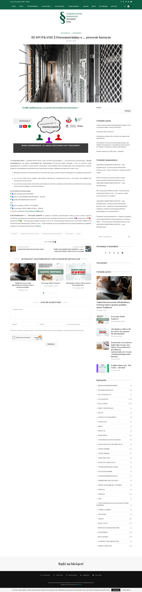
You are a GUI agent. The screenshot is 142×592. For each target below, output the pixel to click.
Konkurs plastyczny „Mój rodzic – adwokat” (110, 151)
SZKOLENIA (115, 514)
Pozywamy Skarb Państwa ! (50, 283)
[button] (13, 278)
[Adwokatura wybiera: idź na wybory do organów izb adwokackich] (78, 271)
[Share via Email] (55, 242)
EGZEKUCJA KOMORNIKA (115, 417)
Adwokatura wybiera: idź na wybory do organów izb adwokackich (121, 331)
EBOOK (115, 413)
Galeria (85, 6)
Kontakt (114, 6)
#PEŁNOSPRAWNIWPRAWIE (115, 385)
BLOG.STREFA (115, 403)
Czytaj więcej (126, 590)
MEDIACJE (115, 431)
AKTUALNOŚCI (115, 399)
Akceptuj (116, 590)
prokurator (69, 233)
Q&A (115, 499)
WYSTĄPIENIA (59, 6)
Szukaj (98, 107)
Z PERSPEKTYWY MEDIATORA (115, 541)
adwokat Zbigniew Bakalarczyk (52, 233)
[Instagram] (126, 1)
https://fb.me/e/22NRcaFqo (34, 211)
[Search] (125, 6)
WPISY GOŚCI (115, 523)
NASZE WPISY (115, 435)
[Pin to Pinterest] (53, 242)
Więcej (38, 226)
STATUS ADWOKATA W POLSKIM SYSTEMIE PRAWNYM (114, 504)
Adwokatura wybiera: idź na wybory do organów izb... (78, 284)
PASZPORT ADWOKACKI (115, 462)
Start (14, 6)
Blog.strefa (46, 6)
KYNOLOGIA (115, 422)
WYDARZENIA (115, 532)
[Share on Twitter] (51, 242)
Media (94, 6)
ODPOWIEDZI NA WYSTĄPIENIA (115, 440)
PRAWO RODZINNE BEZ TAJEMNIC (115, 485)
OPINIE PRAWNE (32, 6)
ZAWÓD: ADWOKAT (115, 546)
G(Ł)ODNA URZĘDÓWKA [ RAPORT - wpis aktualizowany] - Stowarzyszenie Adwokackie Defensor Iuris (111, 167)
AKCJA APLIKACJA (115, 394)
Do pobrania (103, 6)
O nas (21, 6)
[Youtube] (131, 1)
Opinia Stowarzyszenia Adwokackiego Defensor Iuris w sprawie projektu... (23, 285)
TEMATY (115, 519)
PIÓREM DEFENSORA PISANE (115, 467)
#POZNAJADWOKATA (115, 390)
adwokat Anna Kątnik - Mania (30, 233)
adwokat (14, 233)
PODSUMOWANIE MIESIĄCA (115, 476)
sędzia (79, 233)
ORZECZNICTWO (115, 458)
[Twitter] (123, 1)
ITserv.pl (79, 584)
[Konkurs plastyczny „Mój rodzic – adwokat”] (102, 368)
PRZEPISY (115, 489)
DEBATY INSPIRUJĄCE (115, 408)
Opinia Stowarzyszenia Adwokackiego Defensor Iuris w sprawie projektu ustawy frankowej (113, 305)
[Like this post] (46, 242)
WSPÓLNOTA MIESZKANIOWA (115, 528)
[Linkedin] (128, 1)
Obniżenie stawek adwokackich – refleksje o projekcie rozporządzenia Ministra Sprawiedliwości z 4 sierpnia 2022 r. (112, 208)
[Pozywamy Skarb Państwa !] (51, 271)
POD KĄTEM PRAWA (115, 471)
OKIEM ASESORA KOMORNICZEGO (115, 444)
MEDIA (115, 426)
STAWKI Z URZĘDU (115, 510)
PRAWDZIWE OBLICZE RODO (115, 480)
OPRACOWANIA (74, 6)
